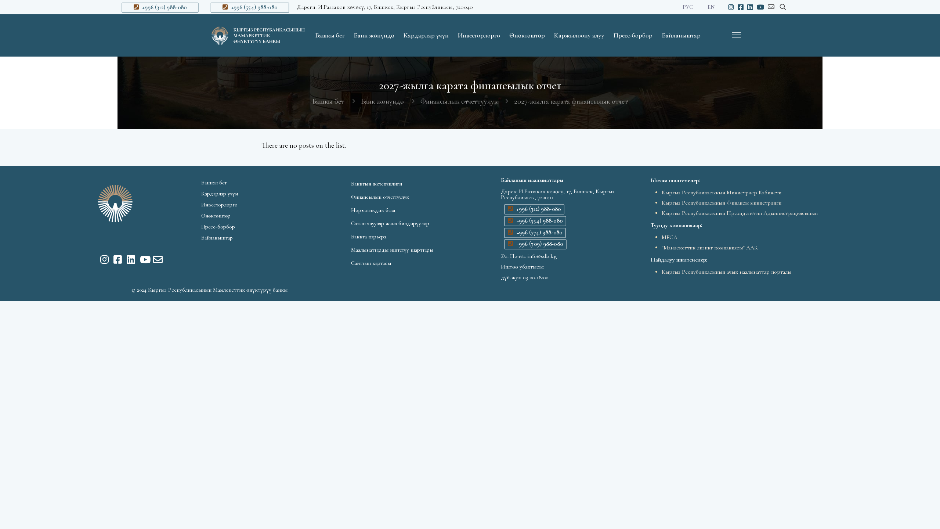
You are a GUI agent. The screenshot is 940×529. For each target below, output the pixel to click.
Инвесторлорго (219, 204)
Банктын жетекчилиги (376, 183)
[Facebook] (116, 259)
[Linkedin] (130, 259)
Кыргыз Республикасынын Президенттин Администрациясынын (740, 213)
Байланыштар (217, 237)
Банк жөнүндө (382, 101)
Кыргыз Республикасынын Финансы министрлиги (721, 202)
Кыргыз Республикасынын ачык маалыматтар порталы (726, 272)
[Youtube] (143, 259)
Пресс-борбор (218, 226)
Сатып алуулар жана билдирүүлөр (390, 223)
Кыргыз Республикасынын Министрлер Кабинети (721, 192)
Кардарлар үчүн (219, 193)
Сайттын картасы (371, 263)
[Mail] (156, 259)
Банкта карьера (368, 236)
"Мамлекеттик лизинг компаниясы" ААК (710, 247)
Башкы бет (328, 101)
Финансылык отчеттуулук (459, 101)
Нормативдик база (373, 210)
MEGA (669, 237)
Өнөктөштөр (216, 215)
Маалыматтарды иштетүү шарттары (392, 249)
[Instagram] (103, 259)
